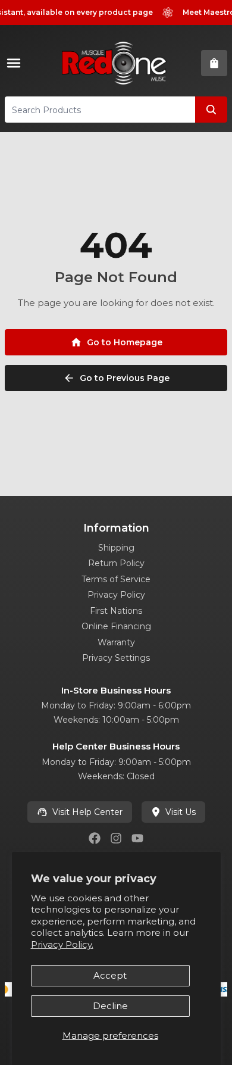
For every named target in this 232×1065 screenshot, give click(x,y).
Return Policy (116, 563)
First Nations (116, 610)
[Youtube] (137, 838)
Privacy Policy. (62, 944)
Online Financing (116, 626)
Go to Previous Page (125, 378)
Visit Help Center (87, 812)
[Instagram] (116, 838)
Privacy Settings (116, 657)
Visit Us (180, 812)
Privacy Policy (116, 594)
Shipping (116, 547)
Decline (110, 1005)
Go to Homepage (124, 342)
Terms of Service (116, 579)
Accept (110, 975)
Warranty (116, 642)
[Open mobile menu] (16, 63)
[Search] (211, 109)
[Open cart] (214, 63)
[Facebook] (95, 838)
